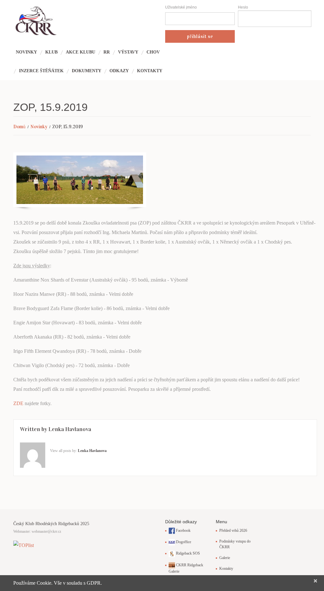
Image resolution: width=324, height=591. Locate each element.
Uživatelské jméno (181, 7)
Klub (51, 52)
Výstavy (128, 52)
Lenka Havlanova (69, 429)
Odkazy (119, 70)
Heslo (243, 7)
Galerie (224, 558)
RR (106, 52)
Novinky (26, 52)
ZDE (18, 403)
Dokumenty (86, 70)
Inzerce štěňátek (41, 70)
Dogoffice (183, 542)
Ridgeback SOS (187, 553)
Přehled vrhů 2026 (233, 530)
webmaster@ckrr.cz (46, 531)
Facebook (182, 530)
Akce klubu (80, 52)
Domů (19, 127)
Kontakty (149, 70)
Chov (153, 52)
